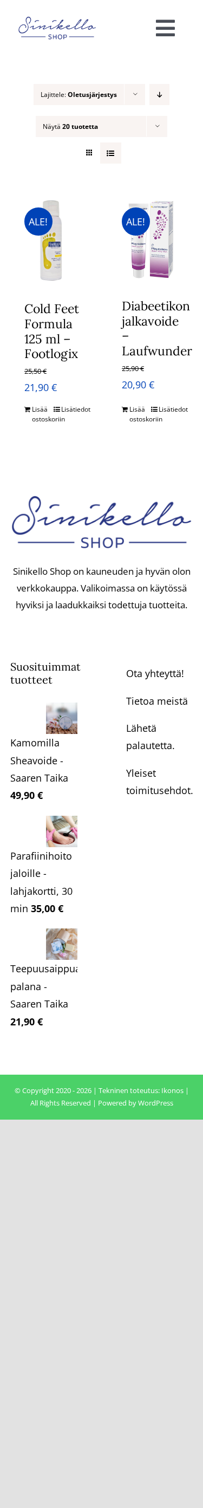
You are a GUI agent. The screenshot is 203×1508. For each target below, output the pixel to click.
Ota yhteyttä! (155, 673)
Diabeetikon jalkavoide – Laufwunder (157, 328)
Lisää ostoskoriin (42, 414)
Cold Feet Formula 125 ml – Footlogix (51, 331)
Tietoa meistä (157, 700)
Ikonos (172, 1090)
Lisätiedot (71, 409)
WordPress (155, 1103)
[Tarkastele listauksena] (110, 153)
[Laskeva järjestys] (159, 94)
